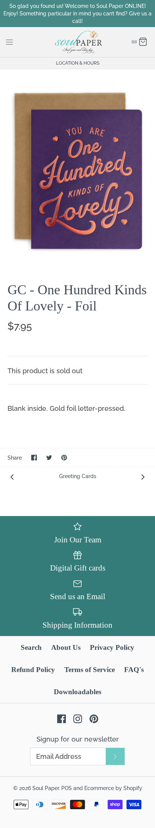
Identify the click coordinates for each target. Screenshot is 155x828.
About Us (66, 647)
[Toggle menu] (9, 41)
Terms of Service (89, 670)
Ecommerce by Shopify (113, 788)
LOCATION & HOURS (77, 63)
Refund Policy (33, 670)
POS (66, 788)
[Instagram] (77, 718)
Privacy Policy (112, 647)
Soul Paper (45, 788)
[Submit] (115, 756)
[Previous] (12, 476)
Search (31, 647)
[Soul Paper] (77, 42)
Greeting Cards (77, 476)
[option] (77, 170)
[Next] (142, 476)
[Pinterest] (94, 718)
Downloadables (77, 692)
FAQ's (134, 670)
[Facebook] (61, 718)
